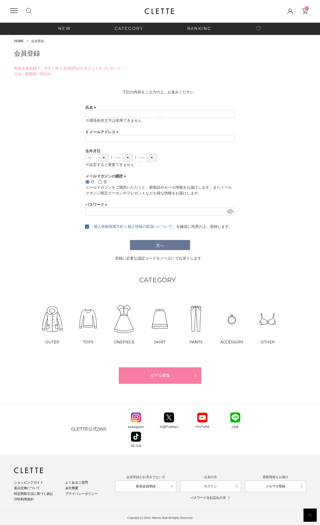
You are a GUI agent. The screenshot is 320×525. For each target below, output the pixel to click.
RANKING (199, 28)
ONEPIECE (124, 342)
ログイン (210, 486)
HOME (19, 41)
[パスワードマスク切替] (230, 211)
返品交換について (27, 488)
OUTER (52, 342)
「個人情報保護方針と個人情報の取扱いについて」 (133, 226)
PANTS (196, 342)
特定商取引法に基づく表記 (33, 494)
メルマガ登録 (275, 486)
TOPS (88, 342)
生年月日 (93, 151)
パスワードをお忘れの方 (208, 498)
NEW (64, 28)
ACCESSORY (232, 342)
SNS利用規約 (24, 499)
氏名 (92, 107)
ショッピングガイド (28, 482)
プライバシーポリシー (81, 494)
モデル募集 (160, 375)
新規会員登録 (146, 486)
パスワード (97, 204)
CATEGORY (129, 28)
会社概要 (71, 488)
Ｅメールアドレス (103, 132)
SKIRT (160, 342)
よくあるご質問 (76, 482)
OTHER (268, 342)
